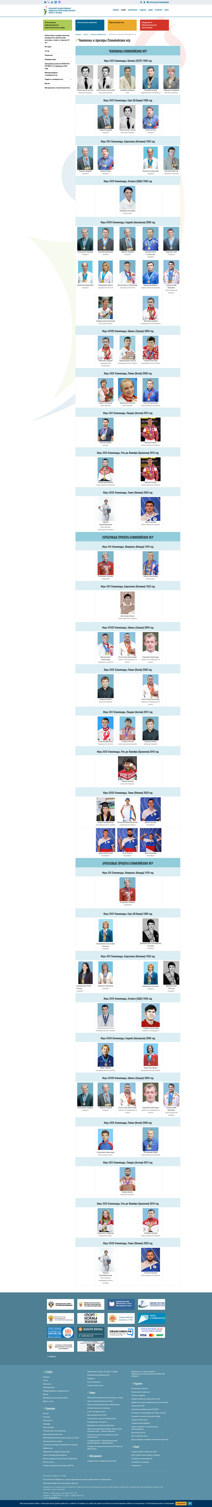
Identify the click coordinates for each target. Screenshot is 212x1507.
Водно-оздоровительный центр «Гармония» (60, 1459)
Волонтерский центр (139, 1436)
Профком (91, 1379)
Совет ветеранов (94, 1382)
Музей (45, 1394)
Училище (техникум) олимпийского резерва (60, 1445)
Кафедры (46, 1424)
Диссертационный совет (53, 1434)
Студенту (142, 10)
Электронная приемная (87, 22)
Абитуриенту (132, 10)
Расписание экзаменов (140, 1392)
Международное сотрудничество (56, 1391)
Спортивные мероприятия (141, 1459)
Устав (45, 1380)
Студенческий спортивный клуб (144, 1452)
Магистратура (48, 1427)
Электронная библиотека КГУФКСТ (145, 1409)
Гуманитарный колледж (52, 1441)
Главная (116, 10)
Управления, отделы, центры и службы (102, 1372)
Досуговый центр (138, 1433)
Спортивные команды (140, 1462)
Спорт (166, 10)
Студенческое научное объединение (101, 1419)
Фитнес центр (48, 1462)
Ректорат (46, 1417)
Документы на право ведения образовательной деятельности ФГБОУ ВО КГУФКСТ (148, 1374)
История (46, 1377)
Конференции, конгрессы (97, 1422)
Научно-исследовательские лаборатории (103, 1405)
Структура (158, 10)
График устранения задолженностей (145, 1399)
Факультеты (47, 1420)
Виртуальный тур (116, 22)
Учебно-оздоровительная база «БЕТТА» (58, 1466)
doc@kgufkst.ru (54, 1498)
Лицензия (47, 1384)
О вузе (123, 10)
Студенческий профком (140, 1423)
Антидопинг (136, 1466)
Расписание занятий (139, 1388)
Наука (150, 10)
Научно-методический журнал (55, 1455)
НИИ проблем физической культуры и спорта (61, 1438)
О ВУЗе (48, 1372)
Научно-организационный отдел (100, 1401)
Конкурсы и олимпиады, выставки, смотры (148, 1413)
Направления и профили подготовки (101, 1461)
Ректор (45, 1413)
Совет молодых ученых (96, 1412)
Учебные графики (138, 1395)
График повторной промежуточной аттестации (149, 1402)
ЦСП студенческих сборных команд (145, 1455)
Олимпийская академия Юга (98, 1375)
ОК (190, 1503)
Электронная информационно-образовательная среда (55, 25)
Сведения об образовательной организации (149, 25)
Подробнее (181, 1503)
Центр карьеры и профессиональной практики (149, 1440)
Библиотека (47, 1448)
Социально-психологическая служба (145, 1416)
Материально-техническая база (55, 1398)
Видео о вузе (48, 1401)
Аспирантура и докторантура (54, 1431)
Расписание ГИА (137, 1406)
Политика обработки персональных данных (60, 1483)
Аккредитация (48, 1387)
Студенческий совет (95, 1386)
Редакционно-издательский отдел (56, 1452)
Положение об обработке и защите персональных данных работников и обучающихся (77, 1479)
